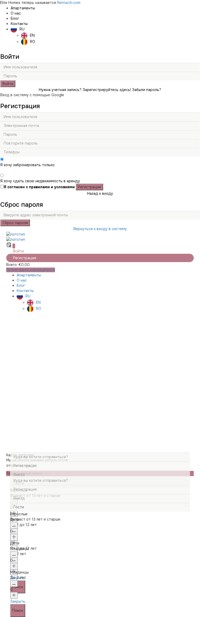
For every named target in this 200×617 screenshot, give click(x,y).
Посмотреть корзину (25, 270)
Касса (50, 270)
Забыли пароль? (146, 89)
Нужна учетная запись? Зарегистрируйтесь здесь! (85, 89)
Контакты (19, 23)
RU (22, 29)
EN (32, 35)
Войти (7, 83)
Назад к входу (100, 193)
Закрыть (17, 601)
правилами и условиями (52, 187)
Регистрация (89, 187)
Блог (15, 18)
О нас (16, 13)
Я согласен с (39, 187)
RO (32, 41)
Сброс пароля (15, 222)
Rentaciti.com (68, 2)
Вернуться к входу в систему (100, 228)
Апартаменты (23, 8)
